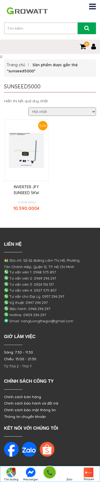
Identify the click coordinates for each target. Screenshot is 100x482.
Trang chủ (16, 64)
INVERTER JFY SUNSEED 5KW (26, 190)
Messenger (30, 479)
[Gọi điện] (49, 474)
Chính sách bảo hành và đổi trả (31, 403)
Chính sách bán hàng (22, 397)
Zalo (69, 479)
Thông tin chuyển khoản (25, 416)
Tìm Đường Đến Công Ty (11, 480)
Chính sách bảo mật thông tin (30, 410)
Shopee (88, 479)
